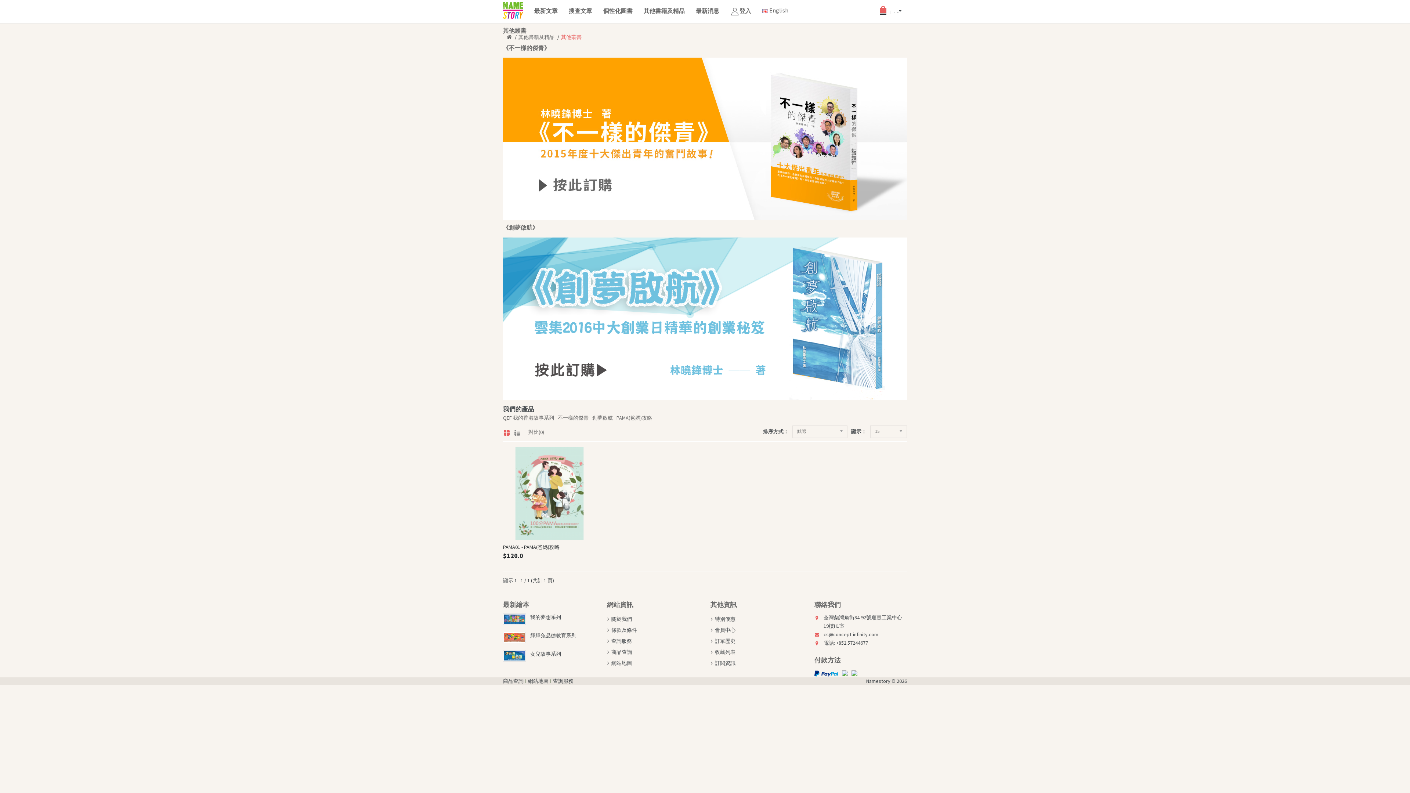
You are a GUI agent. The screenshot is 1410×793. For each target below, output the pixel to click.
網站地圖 (621, 663)
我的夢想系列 (545, 617)
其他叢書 (571, 37)
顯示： (859, 431)
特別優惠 (725, 619)
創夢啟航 (602, 417)
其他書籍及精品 (664, 10)
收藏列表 (725, 652)
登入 (745, 10)
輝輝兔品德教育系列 (553, 635)
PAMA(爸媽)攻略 (634, 417)
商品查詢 (621, 652)
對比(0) (536, 432)
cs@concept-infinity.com (851, 634)
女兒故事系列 (545, 654)
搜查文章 (580, 10)
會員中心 (725, 630)
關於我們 (621, 619)
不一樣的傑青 (573, 417)
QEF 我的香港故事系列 (528, 417)
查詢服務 (621, 641)
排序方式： (776, 431)
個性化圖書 (618, 10)
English (778, 10)
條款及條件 (624, 630)
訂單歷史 (725, 641)
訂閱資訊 (725, 663)
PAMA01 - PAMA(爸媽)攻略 (531, 547)
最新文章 (546, 10)
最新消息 (707, 10)
